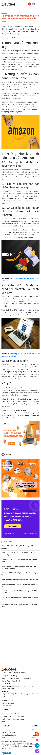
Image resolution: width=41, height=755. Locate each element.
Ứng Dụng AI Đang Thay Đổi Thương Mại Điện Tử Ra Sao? (19, 599)
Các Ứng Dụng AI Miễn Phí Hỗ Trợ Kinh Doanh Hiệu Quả (19, 605)
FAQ (3, 737)
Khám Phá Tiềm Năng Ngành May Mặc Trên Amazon (19, 579)
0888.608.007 (6, 706)
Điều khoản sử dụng (8, 732)
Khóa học (4, 722)
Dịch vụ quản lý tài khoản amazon (13, 714)
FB (33, 730)
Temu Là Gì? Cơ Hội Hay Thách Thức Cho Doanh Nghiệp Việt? (18, 554)
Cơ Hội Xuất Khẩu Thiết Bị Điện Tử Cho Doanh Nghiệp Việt (20, 574)
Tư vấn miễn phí (7, 730)
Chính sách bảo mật (8, 735)
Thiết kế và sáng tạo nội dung (12, 719)
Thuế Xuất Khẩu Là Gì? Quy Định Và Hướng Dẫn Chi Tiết (19, 585)
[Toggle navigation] (38, 4)
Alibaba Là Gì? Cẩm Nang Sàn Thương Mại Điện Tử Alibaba (19, 547)
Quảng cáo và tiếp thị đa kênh (12, 716)
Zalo (33, 737)
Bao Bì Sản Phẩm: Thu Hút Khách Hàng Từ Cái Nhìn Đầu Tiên (19, 592)
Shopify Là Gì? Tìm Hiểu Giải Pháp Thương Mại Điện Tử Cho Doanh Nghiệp (20, 567)
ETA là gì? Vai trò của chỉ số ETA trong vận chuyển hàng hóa (19, 560)
